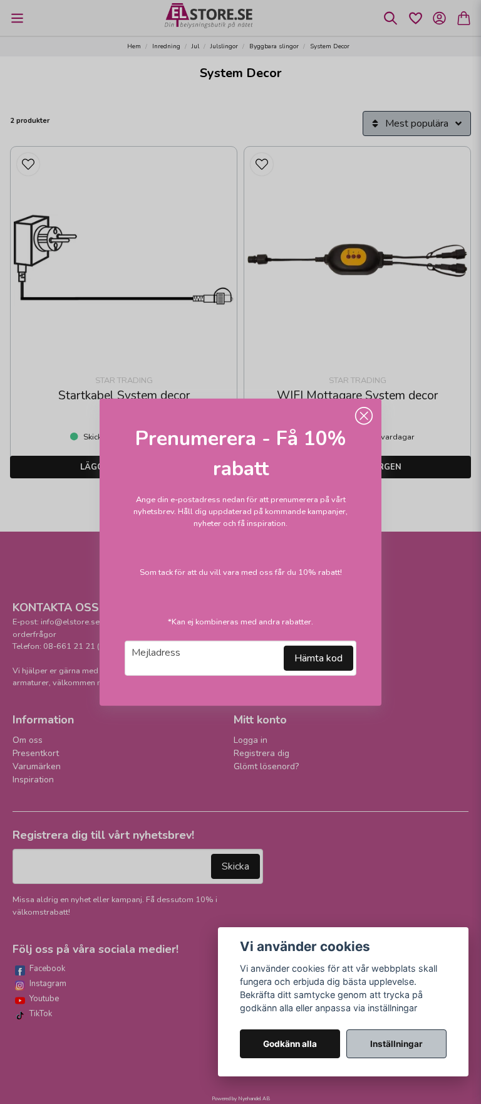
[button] (364, 415)
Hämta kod (318, 658)
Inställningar (396, 1044)
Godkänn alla (290, 1044)
